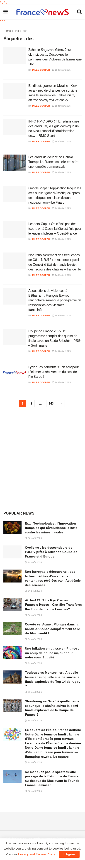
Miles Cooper (41, 70)
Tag (17, 30)
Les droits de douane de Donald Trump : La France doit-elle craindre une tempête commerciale (53, 161)
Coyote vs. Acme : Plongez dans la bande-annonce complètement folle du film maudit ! (52, 628)
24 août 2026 (34, 538)
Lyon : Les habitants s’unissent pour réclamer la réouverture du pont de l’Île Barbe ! (53, 371)
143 (51, 403)
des (25, 30)
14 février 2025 (62, 141)
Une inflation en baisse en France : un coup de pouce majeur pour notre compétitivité (52, 653)
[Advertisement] (42, 459)
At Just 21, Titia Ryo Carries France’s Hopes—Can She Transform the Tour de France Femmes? (53, 604)
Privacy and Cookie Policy (36, 854)
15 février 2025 (62, 70)
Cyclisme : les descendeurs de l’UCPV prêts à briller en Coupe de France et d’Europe (51, 552)
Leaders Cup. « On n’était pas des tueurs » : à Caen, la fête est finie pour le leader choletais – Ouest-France (54, 228)
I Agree (69, 854)
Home (7, 30)
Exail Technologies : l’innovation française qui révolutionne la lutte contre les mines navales (51, 528)
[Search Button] (79, 12)
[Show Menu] (5, 12)
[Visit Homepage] (42, 12)
